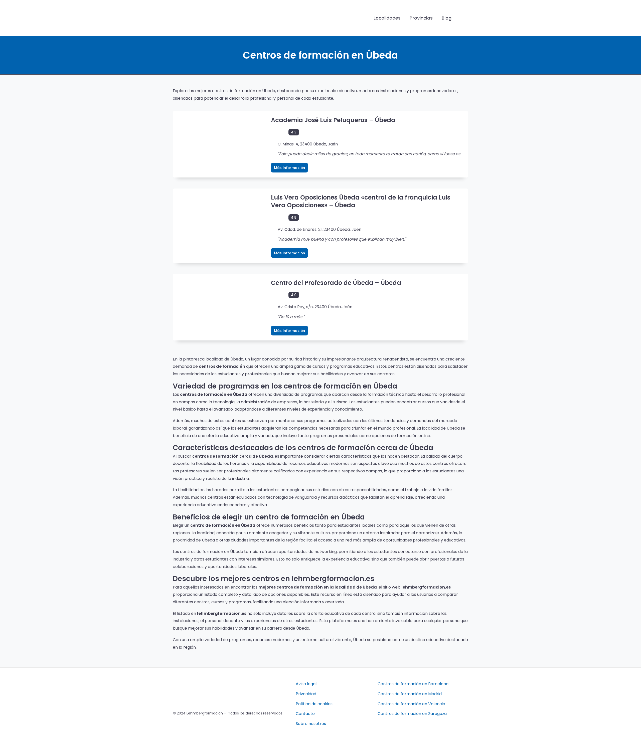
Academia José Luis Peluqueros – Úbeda (333, 120)
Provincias (421, 18)
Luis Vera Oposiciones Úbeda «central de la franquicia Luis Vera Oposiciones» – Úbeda (360, 201)
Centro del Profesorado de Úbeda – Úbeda (336, 283)
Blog (446, 18)
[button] (464, 18)
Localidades (387, 18)
